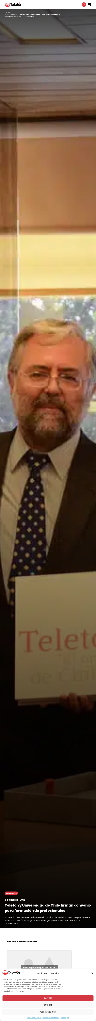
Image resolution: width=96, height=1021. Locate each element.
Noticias (13, 14)
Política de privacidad (51, 1018)
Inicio (7, 14)
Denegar (48, 1005)
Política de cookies (34, 1018)
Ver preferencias (48, 1012)
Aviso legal (65, 1018)
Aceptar (48, 998)
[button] (92, 973)
